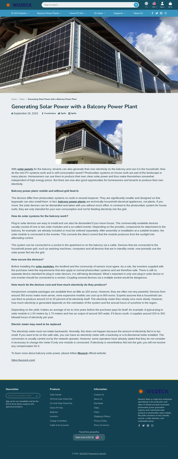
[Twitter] (157, 13)
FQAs (96, 412)
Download (98, 403)
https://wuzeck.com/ (23, 360)
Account (162, 5)
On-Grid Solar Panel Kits (61, 403)
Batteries (54, 412)
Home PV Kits (76, 13)
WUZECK (84, 453)
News (22, 99)
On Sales (98, 13)
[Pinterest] (161, 13)
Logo (19, 5)
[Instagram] (165, 13)
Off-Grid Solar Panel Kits (61, 399)
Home (14, 99)
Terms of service (101, 425)
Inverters (54, 416)
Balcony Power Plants (48, 13)
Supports (118, 13)
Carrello (170, 5)
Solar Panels (55, 394)
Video (96, 408)
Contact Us (99, 394)
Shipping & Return (102, 416)
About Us (138, 13)
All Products (20, 13)
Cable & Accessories (59, 425)
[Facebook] (152, 13)
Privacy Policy (100, 421)
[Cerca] (136, 5)
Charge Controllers (58, 421)
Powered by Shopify (97, 453)
